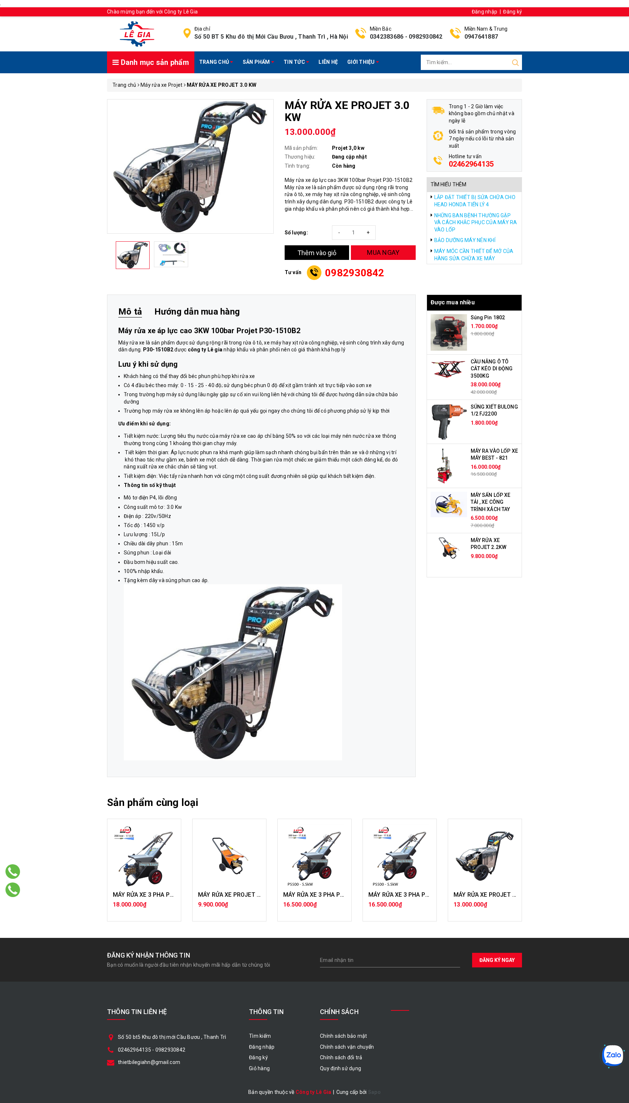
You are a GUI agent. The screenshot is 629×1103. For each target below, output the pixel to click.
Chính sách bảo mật (343, 1036)
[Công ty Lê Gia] (137, 33)
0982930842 (426, 36)
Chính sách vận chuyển (347, 1047)
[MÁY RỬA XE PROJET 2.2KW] (449, 547)
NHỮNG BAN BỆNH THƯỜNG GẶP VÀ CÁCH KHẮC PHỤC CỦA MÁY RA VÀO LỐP (475, 223)
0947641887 (481, 36)
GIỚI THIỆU (361, 62)
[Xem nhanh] (144, 856)
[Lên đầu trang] (618, 766)
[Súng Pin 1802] (449, 332)
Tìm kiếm (260, 1036)
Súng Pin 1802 (488, 317)
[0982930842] (12, 889)
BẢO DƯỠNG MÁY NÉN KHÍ (464, 240)
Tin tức (295, 62)
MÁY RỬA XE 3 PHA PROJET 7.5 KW (160, 894)
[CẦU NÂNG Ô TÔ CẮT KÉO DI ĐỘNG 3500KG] (449, 368)
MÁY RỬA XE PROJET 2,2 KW (236, 894)
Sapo (374, 1092)
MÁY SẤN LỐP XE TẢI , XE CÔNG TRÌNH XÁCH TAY (491, 502)
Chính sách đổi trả (341, 1057)
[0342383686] (12, 871)
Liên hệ (328, 62)
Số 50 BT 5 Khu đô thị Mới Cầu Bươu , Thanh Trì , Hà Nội (271, 36)
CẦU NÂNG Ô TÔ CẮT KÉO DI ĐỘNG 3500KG (492, 369)
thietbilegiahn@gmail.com (149, 1062)
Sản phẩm (257, 62)
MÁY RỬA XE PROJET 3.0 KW (492, 894)
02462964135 (471, 164)
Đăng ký (512, 12)
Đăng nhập (484, 12)
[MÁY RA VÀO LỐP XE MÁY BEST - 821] (444, 465)
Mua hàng (144, 908)
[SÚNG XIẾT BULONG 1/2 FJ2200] (449, 421)
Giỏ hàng (259, 1068)
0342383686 (387, 36)
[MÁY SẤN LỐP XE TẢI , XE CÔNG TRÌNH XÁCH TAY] (449, 504)
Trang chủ (214, 62)
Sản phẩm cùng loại (152, 802)
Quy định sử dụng (340, 1068)
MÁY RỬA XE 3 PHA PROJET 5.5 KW (330, 894)
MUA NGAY (383, 252)
